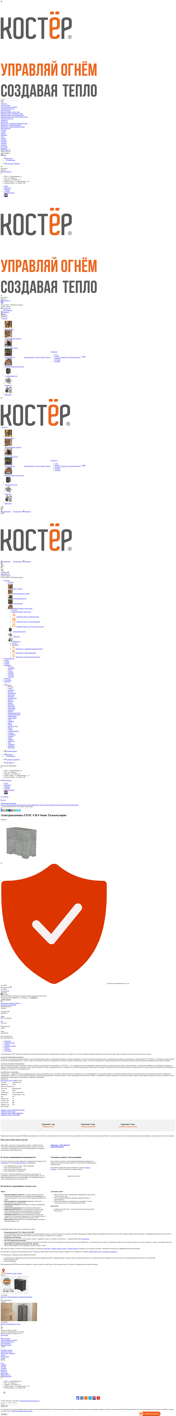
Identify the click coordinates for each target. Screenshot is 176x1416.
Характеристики (9, 1042)
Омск (9, 719)
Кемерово (11, 705)
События (3, 1365)
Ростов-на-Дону (13, 726)
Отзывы (6, 1044)
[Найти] (2, 102)
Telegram (7, 189)
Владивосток (12, 693)
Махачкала (11, 710)
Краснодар (11, 706)
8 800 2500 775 (5, 150)
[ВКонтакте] (2, 810)
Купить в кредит (5, 999)
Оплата (6, 1047)
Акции (3, 1358)
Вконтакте (7, 188)
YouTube (7, 191)
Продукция (4, 1335)
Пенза (10, 723)
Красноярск (11, 708)
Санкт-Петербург (13, 731)
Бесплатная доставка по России (10, 1003)
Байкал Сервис (62, 1248)
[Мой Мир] (7, 810)
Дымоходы (68, 805)
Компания (11, 668)
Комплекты (15, 645)
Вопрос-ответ (5, 1356)
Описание (7, 1041)
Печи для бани (5, 805)
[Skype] (17, 810)
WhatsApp (5, 1163)
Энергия (54, 1248)
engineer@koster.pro (57, 1147)
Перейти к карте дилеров (14, 1273)
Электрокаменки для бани (9, 1340)
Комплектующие (6, 1345)
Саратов (10, 733)
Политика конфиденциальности (29, 1401)
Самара (10, 729)
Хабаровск (11, 744)
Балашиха (11, 690)
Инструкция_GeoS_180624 (9, 1080)
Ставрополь (11, 734)
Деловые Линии (72, 1248)
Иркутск (10, 701)
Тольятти (11, 736)
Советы (3, 1355)
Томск (10, 738)
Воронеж (11, 696)
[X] (9, 810)
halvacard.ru (85, 1239)
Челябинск (11, 746)
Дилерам (3, 1368)
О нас (2, 1363)
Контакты (4, 1371)
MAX (6, 186)
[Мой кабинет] (1, 509)
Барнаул (10, 691)
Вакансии (4, 1370)
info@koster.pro (6, 171)
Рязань (10, 728)
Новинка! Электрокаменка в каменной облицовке (16, 1297)
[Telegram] (20, 810)
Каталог (10, 584)
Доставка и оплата (6, 1350)
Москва (10, 711)
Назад (12, 582)
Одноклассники (9, 193)
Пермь (10, 724)
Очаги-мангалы (28, 805)
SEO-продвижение (12, 1402)
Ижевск (10, 700)
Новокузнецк (12, 716)
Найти (3, 1406)
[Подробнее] (1, 1298)
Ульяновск (11, 741)
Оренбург (11, 721)
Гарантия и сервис (10, 1046)
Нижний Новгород (14, 714)
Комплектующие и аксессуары (21, 612)
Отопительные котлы (16, 805)
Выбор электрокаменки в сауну (10, 1324)
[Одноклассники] (4, 810)
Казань (10, 703)
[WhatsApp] (15, 810)
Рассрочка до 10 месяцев (8, 1005)
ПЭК (45, 1248)
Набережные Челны (14, 713)
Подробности (5, 991)
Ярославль (11, 747)
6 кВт (2, 1016)
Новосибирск (12, 718)
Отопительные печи (58, 805)
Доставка (7, 1049)
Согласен (4, 1414)
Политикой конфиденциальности (22, 1411)
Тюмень (10, 739)
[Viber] (12, 810)
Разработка (3, 1402)
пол (2, 1021)
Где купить (7, 1051)
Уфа (9, 743)
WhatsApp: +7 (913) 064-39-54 (60, 1145)
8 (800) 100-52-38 (94, 1251)
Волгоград (11, 695)
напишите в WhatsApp (110, 1251)
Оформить (34, 997)
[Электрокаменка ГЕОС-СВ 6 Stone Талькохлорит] (21, 861)
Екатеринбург (12, 698)
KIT (49, 1248)
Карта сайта (4, 1373)
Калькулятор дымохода (8, 1353)
